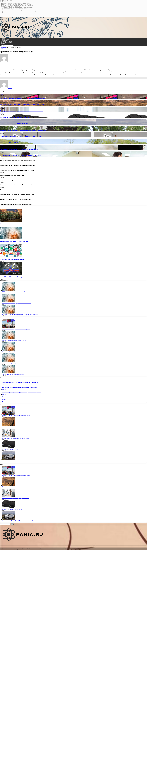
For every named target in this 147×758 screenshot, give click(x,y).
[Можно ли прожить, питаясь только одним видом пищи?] (8, 373)
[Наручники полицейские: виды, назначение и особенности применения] (8, 425)
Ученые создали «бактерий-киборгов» (9, 363)
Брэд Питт (118, 64)
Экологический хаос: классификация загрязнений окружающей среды (16, 10)
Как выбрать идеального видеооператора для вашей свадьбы (19, 149)
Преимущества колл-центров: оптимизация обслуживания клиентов (21, 111)
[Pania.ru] (16, 34)
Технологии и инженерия (7, 41)
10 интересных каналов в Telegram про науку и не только (14, 241)
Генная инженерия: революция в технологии (11, 6)
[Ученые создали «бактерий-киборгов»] (8, 361)
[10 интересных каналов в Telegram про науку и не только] (11, 238)
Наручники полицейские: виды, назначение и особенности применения (16, 4)
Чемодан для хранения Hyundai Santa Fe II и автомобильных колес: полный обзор (26, 124)
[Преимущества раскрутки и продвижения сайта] (11, 256)
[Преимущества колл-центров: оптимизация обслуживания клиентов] (8, 436)
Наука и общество (5, 39)
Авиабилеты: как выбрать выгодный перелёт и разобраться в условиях (16, 3)
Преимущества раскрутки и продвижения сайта (12, 259)
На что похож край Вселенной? (8, 351)
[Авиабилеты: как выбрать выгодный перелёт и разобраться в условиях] (8, 327)
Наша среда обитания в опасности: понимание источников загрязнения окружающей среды (20, 11)
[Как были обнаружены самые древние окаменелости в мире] (8, 339)
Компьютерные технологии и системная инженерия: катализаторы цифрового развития (19, 12)
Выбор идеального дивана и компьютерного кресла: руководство (20, 136)
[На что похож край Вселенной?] (8, 350)
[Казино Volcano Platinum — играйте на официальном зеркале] (11, 274)
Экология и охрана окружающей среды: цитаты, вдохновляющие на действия (17, 5)
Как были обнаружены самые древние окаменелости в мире (14, 340)
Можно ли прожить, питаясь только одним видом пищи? (13, 374)
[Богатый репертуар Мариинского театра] (11, 221)
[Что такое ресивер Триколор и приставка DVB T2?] (8, 448)
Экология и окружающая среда (8, 42)
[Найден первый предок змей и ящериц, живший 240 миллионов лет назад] (8, 301)
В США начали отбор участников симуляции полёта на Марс (14, 291)
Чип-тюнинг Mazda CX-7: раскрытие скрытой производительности (22, 143)
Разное (3, 43)
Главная (3, 38)
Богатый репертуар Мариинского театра (10, 224)
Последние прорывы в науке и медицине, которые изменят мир (14, 8)
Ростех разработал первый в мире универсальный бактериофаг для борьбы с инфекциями (20, 314)
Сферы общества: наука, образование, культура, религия (13, 9)
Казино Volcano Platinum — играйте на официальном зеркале (16, 277)
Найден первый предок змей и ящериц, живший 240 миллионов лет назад (17, 303)
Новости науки (5, 40)
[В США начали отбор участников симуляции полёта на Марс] (8, 290)
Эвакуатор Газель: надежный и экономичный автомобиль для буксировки (23, 130)
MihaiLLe (10, 88)
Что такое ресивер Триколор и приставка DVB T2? (16, 117)
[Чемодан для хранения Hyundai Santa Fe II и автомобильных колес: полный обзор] (8, 459)
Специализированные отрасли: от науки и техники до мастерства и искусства (17, 7)
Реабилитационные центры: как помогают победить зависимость (20, 155)
